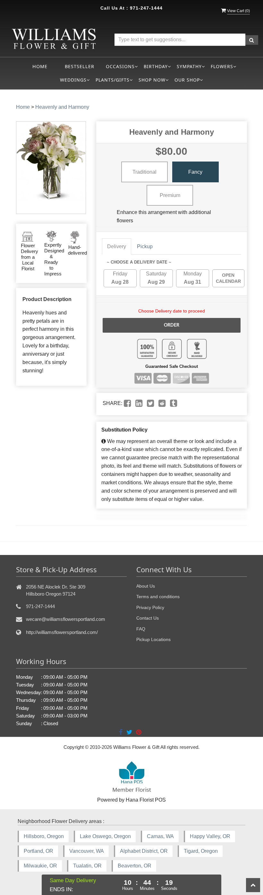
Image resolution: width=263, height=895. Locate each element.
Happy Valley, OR (210, 836)
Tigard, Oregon (201, 851)
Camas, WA (160, 836)
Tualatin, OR (87, 865)
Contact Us (147, 618)
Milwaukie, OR (40, 865)
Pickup (145, 246)
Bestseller (79, 66)
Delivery (116, 246)
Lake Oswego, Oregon (105, 836)
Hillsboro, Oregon (44, 836)
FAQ (140, 628)
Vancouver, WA (86, 851)
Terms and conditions (158, 596)
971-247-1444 (146, 8)
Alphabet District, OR (144, 851)
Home (39, 66)
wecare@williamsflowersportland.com (65, 619)
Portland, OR (38, 851)
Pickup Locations (153, 639)
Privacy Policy (150, 607)
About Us (145, 586)
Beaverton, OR (134, 865)
